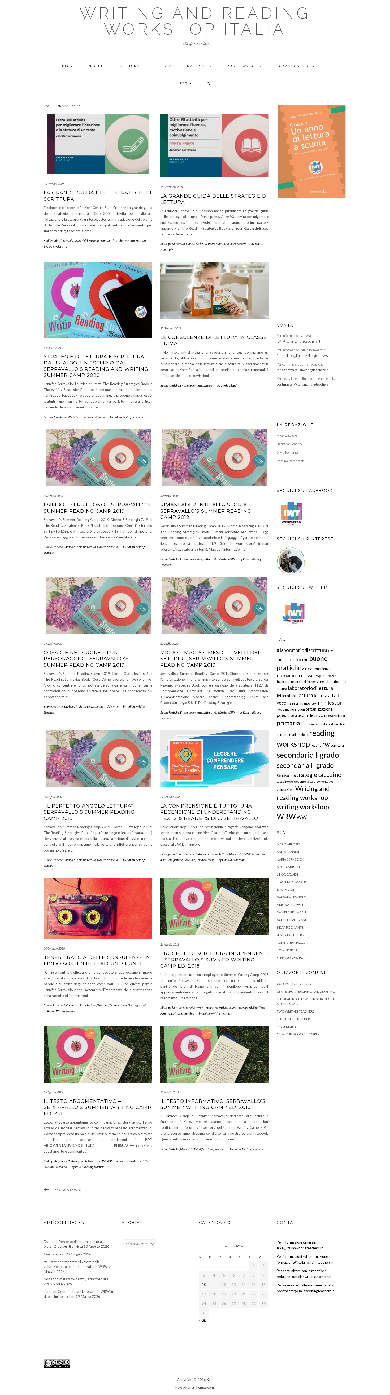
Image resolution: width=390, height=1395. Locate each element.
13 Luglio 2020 (53, 797)
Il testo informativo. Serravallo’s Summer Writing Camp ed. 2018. (213, 1104)
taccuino (329, 774)
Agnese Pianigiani (291, 920)
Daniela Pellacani (292, 912)
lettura (305, 695)
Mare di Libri (287, 1026)
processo (307, 724)
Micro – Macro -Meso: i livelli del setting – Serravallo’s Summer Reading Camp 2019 (210, 659)
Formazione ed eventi (301, 66)
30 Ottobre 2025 (54, 183)
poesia (283, 715)
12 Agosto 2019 (169, 1092)
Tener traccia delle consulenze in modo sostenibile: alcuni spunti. (97, 960)
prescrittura (334, 715)
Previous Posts (66, 1190)
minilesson (330, 702)
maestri (293, 703)
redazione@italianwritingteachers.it (302, 370)
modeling (283, 709)
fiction (282, 681)
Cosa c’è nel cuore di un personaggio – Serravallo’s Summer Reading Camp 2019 (86, 659)
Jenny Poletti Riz (291, 935)
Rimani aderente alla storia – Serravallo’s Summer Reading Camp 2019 (205, 511)
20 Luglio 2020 (169, 643)
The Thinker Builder (293, 1019)
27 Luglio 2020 (53, 643)
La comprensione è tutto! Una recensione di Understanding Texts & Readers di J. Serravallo (209, 812)
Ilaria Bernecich (290, 859)
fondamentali (297, 681)
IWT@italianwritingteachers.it (298, 341)
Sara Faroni (286, 890)
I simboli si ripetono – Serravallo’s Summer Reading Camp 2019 (97, 508)
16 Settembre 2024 (171, 187)
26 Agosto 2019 (169, 944)
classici (307, 669)
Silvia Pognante (290, 927)
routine (316, 745)
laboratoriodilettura (310, 688)
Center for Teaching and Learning (306, 991)
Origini (95, 66)
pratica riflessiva (307, 715)
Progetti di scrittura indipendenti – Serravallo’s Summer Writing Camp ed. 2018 (214, 960)
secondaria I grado (308, 754)
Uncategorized (137, 1005)
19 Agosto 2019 (53, 1092)
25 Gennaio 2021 (170, 328)
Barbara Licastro (291, 897)
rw (326, 744)
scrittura (337, 745)
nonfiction (297, 709)
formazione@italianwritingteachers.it (304, 356)
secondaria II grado (305, 765)
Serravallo (285, 775)
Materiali (198, 66)
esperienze (325, 675)
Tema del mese (96, 417)
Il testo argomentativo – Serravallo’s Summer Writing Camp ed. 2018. (97, 1107)
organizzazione (319, 709)
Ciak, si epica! (54, 1254)
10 (204, 1284)
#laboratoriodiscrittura (302, 650)
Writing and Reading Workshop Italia (195, 21)
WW (302, 817)
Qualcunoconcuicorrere (299, 1034)
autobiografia (299, 660)
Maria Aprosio (289, 844)
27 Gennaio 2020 (170, 797)
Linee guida (66, 240)
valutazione (285, 789)
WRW (286, 816)
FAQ (184, 83)
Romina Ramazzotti (293, 942)
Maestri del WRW (84, 240)
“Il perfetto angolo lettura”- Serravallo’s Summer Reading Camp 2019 (89, 812)
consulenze (321, 669)
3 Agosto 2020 (169, 495)
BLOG (67, 66)
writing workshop (303, 807)
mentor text (308, 703)
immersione (315, 681)
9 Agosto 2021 (52, 347)
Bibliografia (51, 240)
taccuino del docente (291, 781)
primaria (288, 723)
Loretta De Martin (292, 882)
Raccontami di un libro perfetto (115, 240)
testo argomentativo (320, 781)
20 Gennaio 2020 (54, 948)
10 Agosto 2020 (53, 495)
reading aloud (298, 734)
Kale (210, 1380)
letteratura (286, 695)
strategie (305, 774)
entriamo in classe (295, 675)
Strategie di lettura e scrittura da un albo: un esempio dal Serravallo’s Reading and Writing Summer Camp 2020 (96, 366)
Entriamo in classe (191, 385)
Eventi (199, 1007)
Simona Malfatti (290, 905)
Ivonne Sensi (287, 950)
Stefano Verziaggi (292, 958)
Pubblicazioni (243, 66)
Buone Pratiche (169, 385)
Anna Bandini (288, 852)
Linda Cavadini (288, 874)
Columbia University (294, 984)
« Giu (203, 1320)
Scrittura (128, 66)
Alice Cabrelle (289, 867)
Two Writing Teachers (295, 1011)
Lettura (163, 66)
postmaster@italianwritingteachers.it (304, 384)
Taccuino (189, 860)
